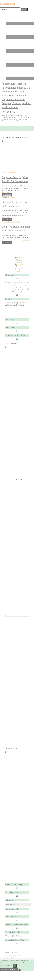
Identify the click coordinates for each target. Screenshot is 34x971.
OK (15, 965)
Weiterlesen (6, 193)
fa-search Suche (8, 3)
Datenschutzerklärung (13, 955)
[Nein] (19, 970)
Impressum (10, 957)
